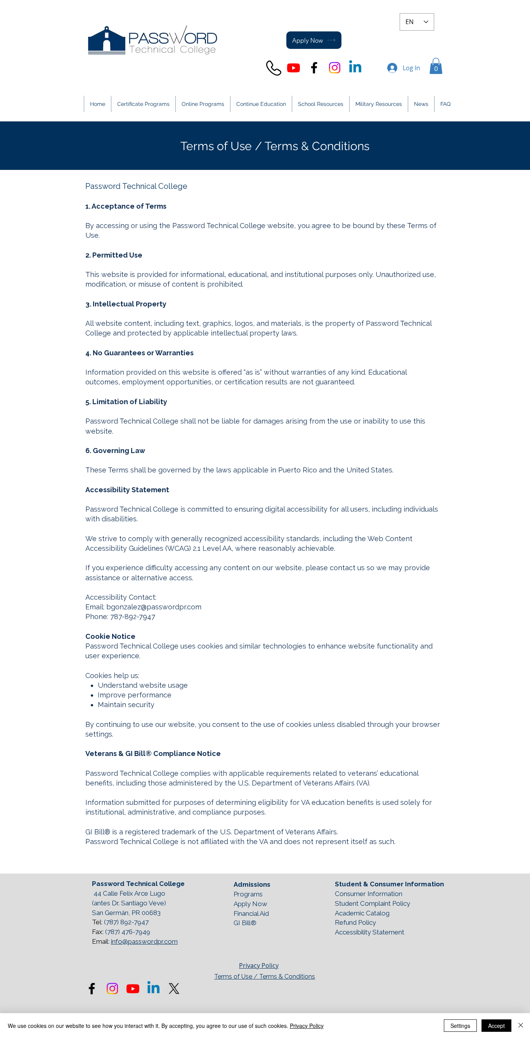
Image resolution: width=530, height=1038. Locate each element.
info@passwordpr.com (144, 941)
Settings (460, 1025)
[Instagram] (334, 67)
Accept (496, 1025)
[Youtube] (293, 67)
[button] (436, 66)
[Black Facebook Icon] (314, 67)
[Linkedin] (355, 67)
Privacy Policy (259, 965)
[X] (174, 988)
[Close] (520, 1025)
